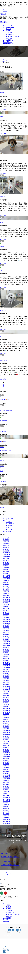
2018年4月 (6, 723)
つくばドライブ (3, 360)
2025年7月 (6, 562)
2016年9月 (6, 758)
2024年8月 (6, 582)
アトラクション (3, 196)
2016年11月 (6, 755)
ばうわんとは (7, 905)
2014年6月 (6, 808)
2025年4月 (6, 567)
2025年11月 (6, 555)
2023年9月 (6, 603)
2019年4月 (6, 701)
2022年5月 (6, 632)
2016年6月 (6, 764)
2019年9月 (6, 692)
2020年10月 (6, 667)
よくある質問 (7, 918)
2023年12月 (6, 597)
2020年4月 (6, 679)
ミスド (1, 336)
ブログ (5, 520)
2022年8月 (6, 627)
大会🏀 (3, 441)
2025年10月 (6, 556)
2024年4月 (6, 590)
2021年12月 (6, 642)
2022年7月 (6, 629)
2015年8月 (6, 782)
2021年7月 (6, 651)
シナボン (3, 431)
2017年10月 (6, 734)
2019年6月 (6, 697)
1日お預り (9, 38)
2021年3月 (6, 658)
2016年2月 (6, 771)
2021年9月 (6, 647)
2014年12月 (6, 797)
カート (5, 11)
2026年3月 (6, 547)
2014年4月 (6, 812)
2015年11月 (6, 777)
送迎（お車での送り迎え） (13, 36)
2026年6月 (6, 542)
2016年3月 (6, 769)
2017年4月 (6, 745)
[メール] (1, 893)
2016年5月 (6, 766)
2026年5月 (6, 543)
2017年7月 (6, 740)
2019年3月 (6, 703)
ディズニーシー (3, 310)
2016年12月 (6, 753)
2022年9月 (6, 625)
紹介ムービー (10, 529)
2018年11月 (6, 710)
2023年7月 (6, 606)
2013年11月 (6, 821)
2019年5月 (6, 699)
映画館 (1, 116)
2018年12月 (6, 708)
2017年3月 (6, 747)
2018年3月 (6, 725)
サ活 (1, 270)
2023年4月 (6, 612)
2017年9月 (6, 736)
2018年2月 (6, 727)
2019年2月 (6, 705)
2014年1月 (6, 817)
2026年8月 (6, 538)
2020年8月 (6, 671)
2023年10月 (6, 601)
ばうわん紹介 (10, 524)
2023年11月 (6, 599)
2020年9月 (6, 669)
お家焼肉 (2, 507)
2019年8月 (6, 693)
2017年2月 (6, 749)
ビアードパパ (3, 460)
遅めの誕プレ (3, 246)
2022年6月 (6, 630)
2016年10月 (6, 756)
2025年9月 (6, 558)
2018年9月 (6, 714)
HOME (5, 946)
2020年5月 (6, 677)
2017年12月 (6, 730)
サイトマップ (7, 874)
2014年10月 (6, 801)
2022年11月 (6, 621)
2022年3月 (6, 636)
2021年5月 (6, 655)
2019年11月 (6, 688)
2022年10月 (6, 623)
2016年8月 (6, 760)
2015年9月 (6, 780)
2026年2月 (6, 549)
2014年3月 (6, 814)
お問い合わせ (3, 22)
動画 (7, 527)
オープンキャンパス (6, 450)
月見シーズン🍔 (5, 399)
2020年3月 (6, 680)
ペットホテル (10, 34)
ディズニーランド (4, 222)
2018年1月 (6, 729)
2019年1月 (6, 706)
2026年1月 (6, 551)
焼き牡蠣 (2, 92)
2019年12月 (6, 686)
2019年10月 (6, 690)
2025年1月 (6, 573)
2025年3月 (6, 569)
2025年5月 (6, 566)
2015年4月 (6, 790)
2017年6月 (6, 742)
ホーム (5, 9)
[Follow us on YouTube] (5, 893)
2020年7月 (6, 673)
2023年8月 (6, 605)
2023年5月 (6, 610)
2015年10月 (6, 779)
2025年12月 (6, 553)
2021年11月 (6, 643)
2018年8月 (6, 716)
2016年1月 (6, 773)
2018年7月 (6, 717)
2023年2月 (6, 616)
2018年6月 (6, 719)
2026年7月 (6, 540)
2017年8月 (6, 738)
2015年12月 (6, 775)
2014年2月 (6, 816)
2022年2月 (6, 638)
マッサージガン (3, 481)
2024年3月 (6, 592)
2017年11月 (6, 732)
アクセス (5, 920)
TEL (4, 952)
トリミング (9, 32)
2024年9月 (6, 580)
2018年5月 (6, 721)
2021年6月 (6, 653)
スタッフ (8, 29)
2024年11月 (6, 577)
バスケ (1, 156)
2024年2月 (6, 593)
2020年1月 (6, 684)
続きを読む (3, 110)
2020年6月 (6, 675)
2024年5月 (6, 588)
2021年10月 (6, 645)
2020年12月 (6, 664)
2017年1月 (6, 751)
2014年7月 (6, 806)
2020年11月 (6, 666)
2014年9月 (6, 803)
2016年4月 (6, 767)
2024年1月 (6, 595)
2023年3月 (6, 614)
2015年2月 (6, 793)
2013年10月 (6, 823)
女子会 (1, 471)
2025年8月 (6, 560)
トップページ (7, 903)
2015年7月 (6, 784)
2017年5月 (6, 743)
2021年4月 (6, 656)
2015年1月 (6, 795)
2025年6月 (6, 564)
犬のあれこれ (7, 531)
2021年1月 (6, 662)
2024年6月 (6, 586)
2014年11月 (6, 799)
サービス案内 (7, 909)
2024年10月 (6, 579)
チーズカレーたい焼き (6, 410)
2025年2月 (6, 571)
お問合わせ (6, 922)
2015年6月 (6, 786)
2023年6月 (6, 608)
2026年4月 (6, 545)
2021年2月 (6, 660)
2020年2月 (6, 682)
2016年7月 (6, 762)
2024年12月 (6, 575)
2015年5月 (6, 788)
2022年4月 (6, 634)
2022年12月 (6, 619)
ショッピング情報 (8, 518)
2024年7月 (6, 584)
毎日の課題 (4, 420)
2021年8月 (6, 649)
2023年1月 (6, 617)
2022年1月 (6, 640)
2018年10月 (6, 712)
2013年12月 (6, 819)
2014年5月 (6, 810)
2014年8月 (6, 804)
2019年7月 (6, 695)
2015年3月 (6, 792)
